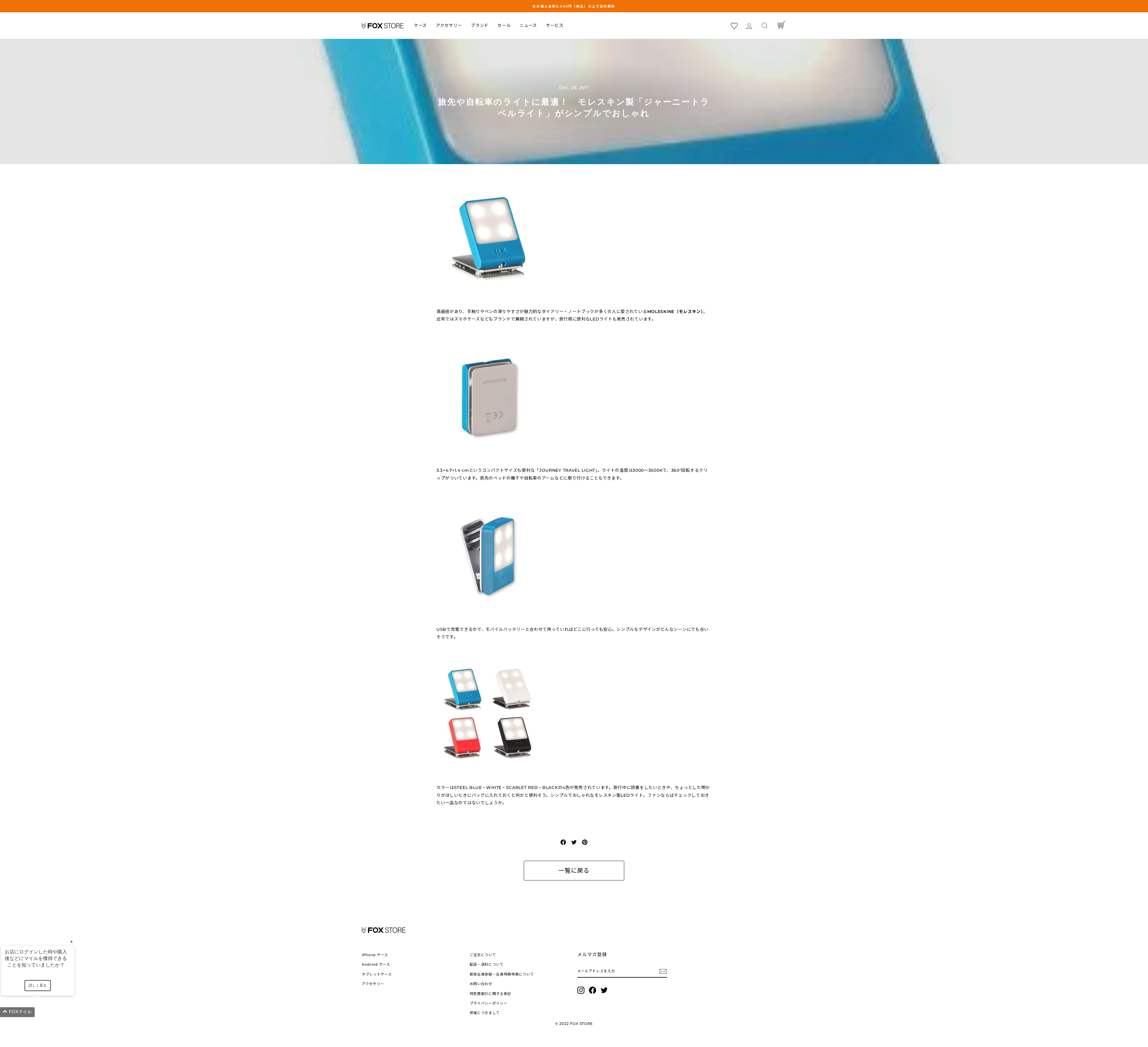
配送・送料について (487, 964)
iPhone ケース (375, 955)
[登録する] (663, 971)
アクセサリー (449, 25)
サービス (555, 25)
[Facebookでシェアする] (563, 842)
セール (504, 25)
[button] (45, 1012)
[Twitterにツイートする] (574, 842)
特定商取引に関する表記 (491, 993)
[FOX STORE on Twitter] (604, 990)
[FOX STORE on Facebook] (592, 990)
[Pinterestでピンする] (584, 842)
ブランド (479, 25)
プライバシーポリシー (489, 1003)
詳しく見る (38, 985)
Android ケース (376, 964)
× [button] (71, 941)
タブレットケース (377, 974)
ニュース (528, 25)
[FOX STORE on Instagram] (580, 990)
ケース (420, 25)
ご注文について (483, 955)
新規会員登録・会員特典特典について (502, 974)
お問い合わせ (481, 984)
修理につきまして (485, 1013)
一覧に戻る (574, 870)
